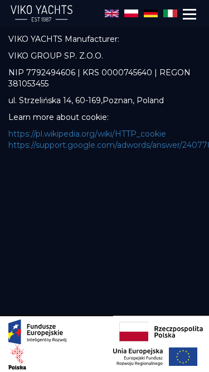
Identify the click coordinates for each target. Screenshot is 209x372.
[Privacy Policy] (112, 12)
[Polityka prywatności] (131, 12)
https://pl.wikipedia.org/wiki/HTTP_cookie (87, 134)
